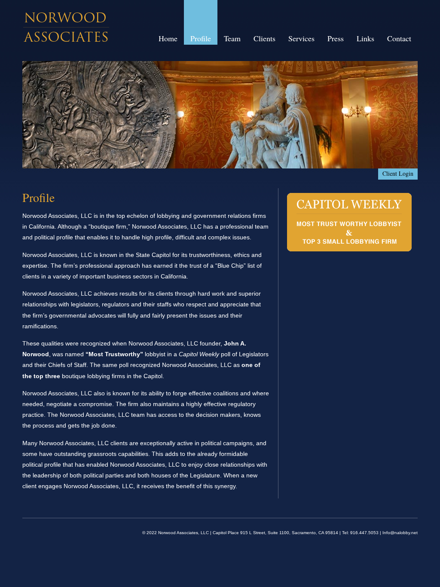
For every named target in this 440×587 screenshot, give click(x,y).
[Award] (349, 249)
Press (335, 38)
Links (365, 38)
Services (301, 38)
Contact (399, 38)
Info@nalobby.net (400, 532)
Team (232, 38)
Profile (200, 38)
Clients (264, 38)
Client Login (397, 173)
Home (168, 38)
